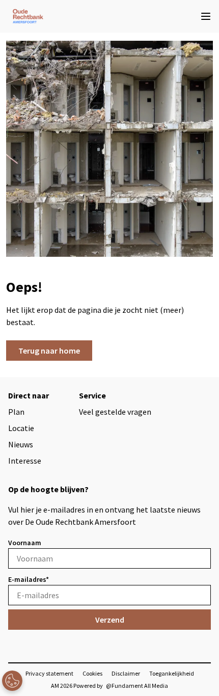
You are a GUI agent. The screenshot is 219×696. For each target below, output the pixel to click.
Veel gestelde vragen (115, 412)
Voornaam (24, 542)
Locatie (21, 428)
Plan (16, 412)
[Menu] (206, 16)
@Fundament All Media (137, 685)
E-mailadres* (28, 579)
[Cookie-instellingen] (12, 681)
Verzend (109, 619)
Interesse (24, 461)
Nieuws (20, 444)
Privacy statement (49, 673)
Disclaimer (126, 673)
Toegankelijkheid (171, 673)
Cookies (92, 673)
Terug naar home (49, 350)
